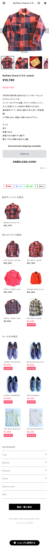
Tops (4, 455)
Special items (8, 486)
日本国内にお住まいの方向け (24, 161)
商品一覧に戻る (24, 507)
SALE (4, 494)
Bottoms (6, 463)
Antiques (6, 471)
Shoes (5, 478)
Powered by (21, 523)
